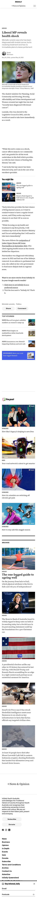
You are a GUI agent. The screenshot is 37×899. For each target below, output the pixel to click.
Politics (18, 304)
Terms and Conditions (11, 865)
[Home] (18, 2)
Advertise (6, 874)
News (4, 839)
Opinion (5, 845)
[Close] (34, 884)
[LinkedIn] (9, 830)
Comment (22, 308)
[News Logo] (18, 5)
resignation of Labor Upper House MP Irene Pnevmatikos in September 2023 (16, 243)
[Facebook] (3, 830)
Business (6, 842)
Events (5, 852)
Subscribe (12, 819)
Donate (12, 824)
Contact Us (7, 871)
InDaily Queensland (10, 878)
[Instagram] (6, 830)
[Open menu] (34, 6)
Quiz (4, 855)
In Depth (5, 848)
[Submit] (33, 894)
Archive (5, 868)
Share (8, 308)
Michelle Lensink (8, 304)
